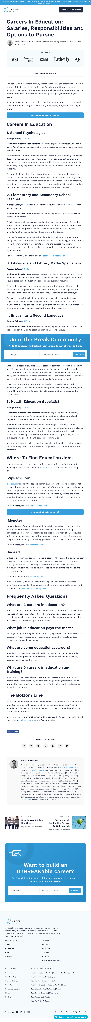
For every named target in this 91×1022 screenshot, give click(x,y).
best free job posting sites (33, 588)
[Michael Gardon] (10, 43)
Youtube (45, 956)
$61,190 (25, 269)
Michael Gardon (22, 41)
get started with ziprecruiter (44, 115)
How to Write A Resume (41, 1001)
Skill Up (8, 985)
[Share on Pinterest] (38, 746)
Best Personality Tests (40, 997)
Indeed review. (37, 576)
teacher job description (54, 256)
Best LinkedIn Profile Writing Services (47, 989)
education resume (48, 467)
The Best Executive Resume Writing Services (50, 985)
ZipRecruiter (13, 484)
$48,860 (26, 407)
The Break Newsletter (51, 960)
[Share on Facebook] (24, 746)
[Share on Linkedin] (52, 746)
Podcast (8, 997)
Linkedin (45, 952)
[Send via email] (59, 746)
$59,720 (26, 321)
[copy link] (67, 746)
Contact (8, 952)
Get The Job (13, 731)
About (8, 944)
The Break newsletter (69, 767)
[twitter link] (13, 1012)
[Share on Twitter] (31, 746)
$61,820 (69, 205)
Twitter (45, 944)
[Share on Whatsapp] (45, 746)
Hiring (7, 993)
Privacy (8, 956)
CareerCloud (65, 1012)
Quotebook (26, 800)
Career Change (11, 981)
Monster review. (37, 545)
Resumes (9, 973)
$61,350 (26, 205)
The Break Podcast (36, 770)
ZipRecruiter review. (39, 506)
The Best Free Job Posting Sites (44, 977)
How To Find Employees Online (44, 981)
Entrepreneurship (13, 989)
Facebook (46, 948)
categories (10, 948)
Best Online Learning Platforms (44, 993)
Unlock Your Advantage (71, 10)
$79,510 (26, 138)
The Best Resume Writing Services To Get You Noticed (54, 973)
